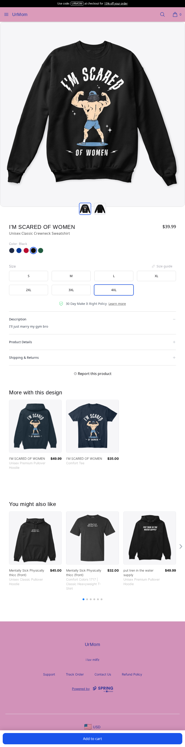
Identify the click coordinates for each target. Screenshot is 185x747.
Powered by (81, 689)
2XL (28, 290)
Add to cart (92, 738)
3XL (71, 290)
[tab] (85, 208)
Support (49, 674)
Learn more (117, 303)
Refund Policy (132, 674)
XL (156, 276)
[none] (161, 266)
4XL (113, 290)
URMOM (77, 3)
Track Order (75, 674)
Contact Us (103, 674)
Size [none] (12, 266)
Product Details (20, 342)
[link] (35, 426)
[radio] (28, 276)
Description (17, 319)
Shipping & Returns (24, 357)
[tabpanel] (92, 114)
